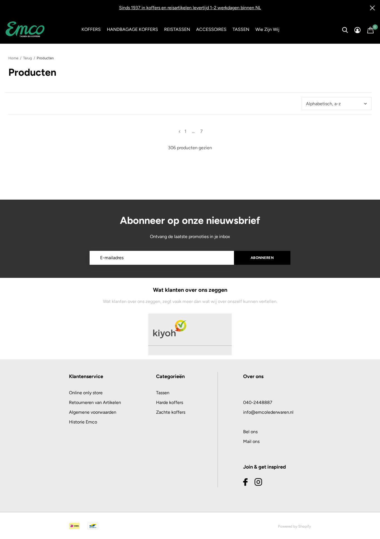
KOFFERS (91, 29)
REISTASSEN (177, 29)
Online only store (86, 392)
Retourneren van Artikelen (95, 402)
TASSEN (241, 29)
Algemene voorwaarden (92, 412)
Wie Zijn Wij (267, 29)
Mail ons (251, 441)
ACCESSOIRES (211, 29)
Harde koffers (169, 402)
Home (13, 58)
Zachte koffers (170, 412)
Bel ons (250, 431)
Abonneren (262, 258)
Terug (27, 58)
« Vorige (179, 132)
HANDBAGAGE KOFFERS (132, 29)
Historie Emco (83, 422)
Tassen (162, 392)
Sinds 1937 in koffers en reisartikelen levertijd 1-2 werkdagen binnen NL (190, 7)
